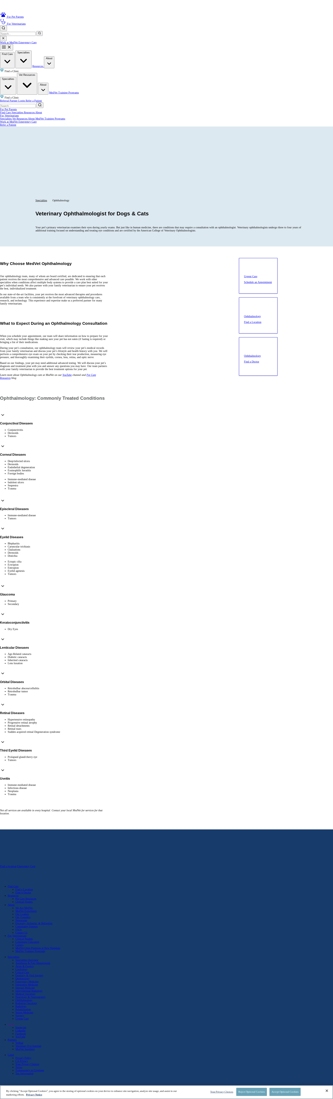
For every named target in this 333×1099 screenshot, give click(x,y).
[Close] (327, 1090)
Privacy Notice (34, 1094)
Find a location (8, 866)
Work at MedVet (9, 42)
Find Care (7, 54)
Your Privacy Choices (27, 1064)
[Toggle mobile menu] (6, 47)
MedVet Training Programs (64, 92)
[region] (166, 1092)
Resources (38, 66)
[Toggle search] (3, 28)
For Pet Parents (8, 109)
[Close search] (3, 38)
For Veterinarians (9, 115)
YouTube (67, 375)
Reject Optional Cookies (251, 1091)
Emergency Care (27, 42)
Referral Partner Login (13, 100)
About (49, 58)
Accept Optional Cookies (285, 1091)
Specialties (23, 52)
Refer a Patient (34, 100)
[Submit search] (39, 33)
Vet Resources (27, 74)
